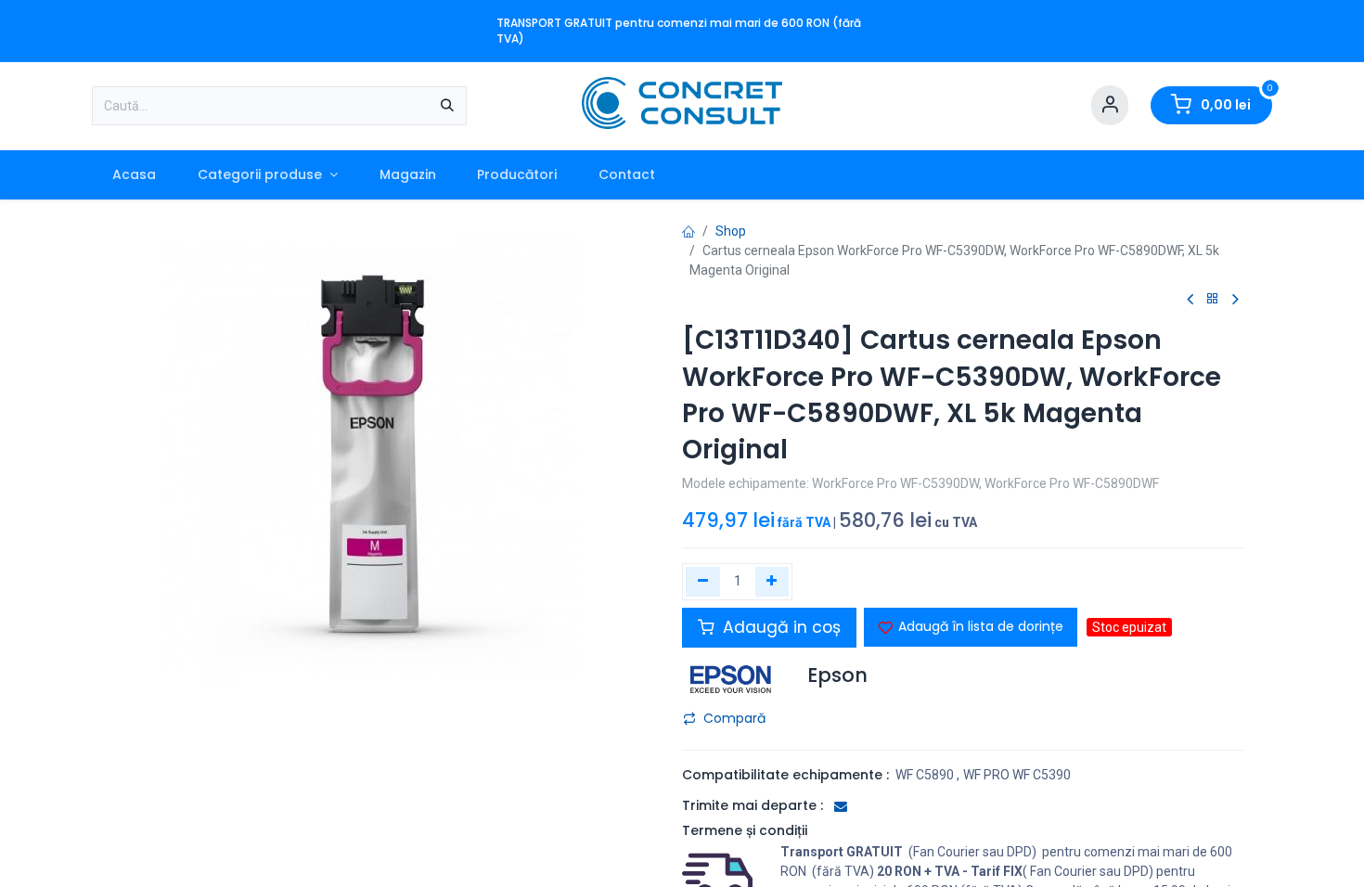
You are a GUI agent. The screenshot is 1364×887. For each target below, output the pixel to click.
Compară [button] (734, 718)
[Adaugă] (772, 582)
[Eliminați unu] (703, 582)
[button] (970, 627)
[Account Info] (1109, 105)
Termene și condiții (744, 830)
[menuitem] (134, 174)
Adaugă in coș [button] (779, 627)
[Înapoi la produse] (1213, 299)
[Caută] (447, 105)
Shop (730, 231)
